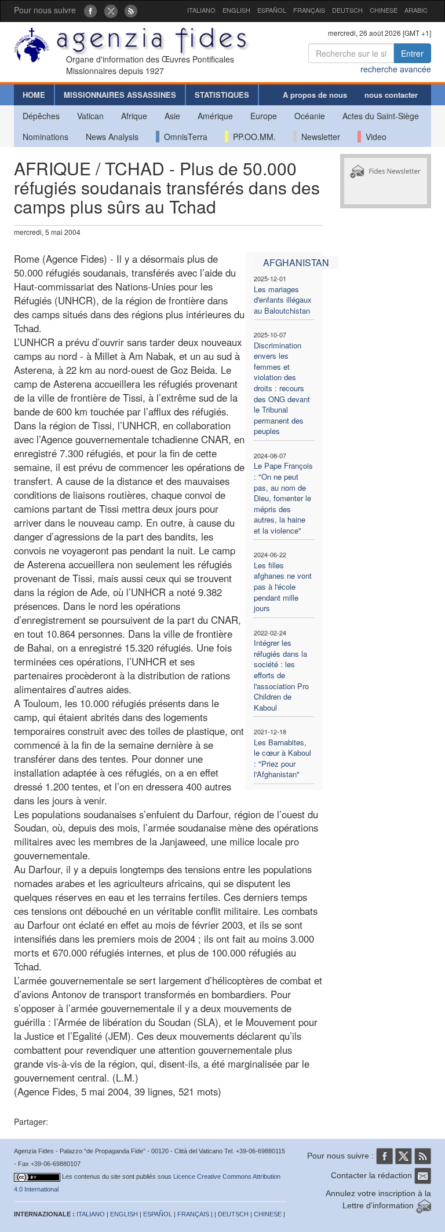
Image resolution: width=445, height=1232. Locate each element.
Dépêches (41, 116)
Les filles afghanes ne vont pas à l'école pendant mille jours (283, 586)
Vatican (90, 116)
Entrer (412, 53)
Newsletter (318, 136)
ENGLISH (236, 9)
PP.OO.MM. (252, 136)
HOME (34, 94)
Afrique (134, 116)
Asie (172, 116)
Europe (263, 116)
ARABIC (416, 9)
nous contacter (391, 94)
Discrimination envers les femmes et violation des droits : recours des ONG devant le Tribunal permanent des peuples (282, 388)
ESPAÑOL (271, 9)
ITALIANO (201, 9)
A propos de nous (315, 94)
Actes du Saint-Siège (380, 116)
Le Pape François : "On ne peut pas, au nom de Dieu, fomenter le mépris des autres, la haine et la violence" (283, 497)
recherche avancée (395, 69)
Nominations (45, 136)
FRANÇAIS (309, 9)
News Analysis (112, 136)
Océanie (309, 116)
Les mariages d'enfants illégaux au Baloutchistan (283, 300)
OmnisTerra (183, 136)
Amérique (215, 116)
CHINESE (383, 9)
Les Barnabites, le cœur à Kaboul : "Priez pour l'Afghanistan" (282, 758)
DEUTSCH (347, 9)
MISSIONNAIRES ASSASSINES (120, 94)
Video (373, 136)
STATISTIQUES (222, 94)
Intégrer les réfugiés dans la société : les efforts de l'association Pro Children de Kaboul (281, 674)
